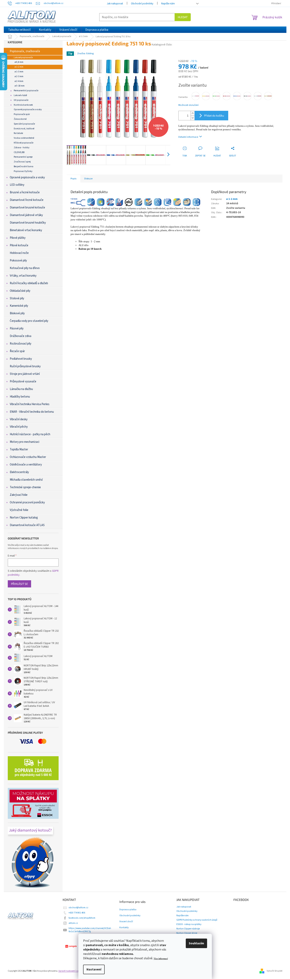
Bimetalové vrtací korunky (26, 230)
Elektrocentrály (19, 472)
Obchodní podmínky (142, 3)
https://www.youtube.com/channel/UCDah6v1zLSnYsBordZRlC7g (90, 930)
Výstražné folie (19, 510)
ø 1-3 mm (19, 71)
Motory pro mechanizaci (24, 442)
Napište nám (168, 3)
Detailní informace (188, 137)
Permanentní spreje (23, 157)
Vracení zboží (126, 921)
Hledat (183, 17)
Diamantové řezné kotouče (26, 200)
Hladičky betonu (20, 397)
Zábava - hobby (21, 147)
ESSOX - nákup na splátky (188, 924)
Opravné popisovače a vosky (28, 109)
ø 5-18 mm (20, 85)
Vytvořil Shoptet (274, 971)
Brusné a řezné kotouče (25, 192)
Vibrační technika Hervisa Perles (29, 404)
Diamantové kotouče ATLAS (27, 525)
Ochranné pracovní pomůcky (27, 502)
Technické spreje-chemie (25, 487)
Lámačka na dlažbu (21, 389)
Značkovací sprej (22, 161)
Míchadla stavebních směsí (26, 480)
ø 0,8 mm (19, 62)
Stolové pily (17, 298)
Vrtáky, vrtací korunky (23, 276)
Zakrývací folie (19, 495)
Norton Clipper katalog (24, 518)
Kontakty (124, 927)
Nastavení (94, 969)
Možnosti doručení (188, 105)
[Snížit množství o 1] (193, 118)
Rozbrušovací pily (20, 344)
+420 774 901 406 (77, 912)
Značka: (85, 53)
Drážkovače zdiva (20, 336)
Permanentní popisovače (26, 90)
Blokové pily (17, 313)
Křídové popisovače (23, 142)
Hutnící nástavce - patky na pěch (30, 434)
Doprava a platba (127, 909)
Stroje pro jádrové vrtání (25, 374)
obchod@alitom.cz (78, 907)
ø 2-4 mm (19, 81)
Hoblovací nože (19, 253)
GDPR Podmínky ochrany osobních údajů (196, 920)
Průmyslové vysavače (23, 381)
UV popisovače (21, 100)
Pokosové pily (18, 260)
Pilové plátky (18, 238)
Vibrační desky (19, 419)
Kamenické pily (19, 306)
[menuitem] (19, 30)
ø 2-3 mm (19, 76)
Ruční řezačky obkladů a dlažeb (29, 283)
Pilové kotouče (19, 245)
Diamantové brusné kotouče (27, 207)
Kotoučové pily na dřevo (25, 268)
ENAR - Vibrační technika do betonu (32, 412)
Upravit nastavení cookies (71, 971)
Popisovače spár (22, 114)
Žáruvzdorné (20, 119)
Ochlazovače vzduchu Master (28, 457)
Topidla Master (19, 449)
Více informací (161, 958)
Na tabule (18, 133)
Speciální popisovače (24, 124)
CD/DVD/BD (19, 152)
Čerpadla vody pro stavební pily (29, 321)
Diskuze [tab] (88, 178)
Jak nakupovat (115, 3)
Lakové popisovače (23, 57)
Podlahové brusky (21, 359)
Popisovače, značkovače (25, 51)
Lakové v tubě (20, 95)
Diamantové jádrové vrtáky (26, 215)
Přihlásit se (19, 583)
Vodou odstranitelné (24, 138)
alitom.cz (73, 923)
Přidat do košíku (214, 115)
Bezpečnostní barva (23, 166)
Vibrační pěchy (19, 427)
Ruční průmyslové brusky (25, 366)
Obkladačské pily (20, 291)
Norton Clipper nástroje (188, 928)
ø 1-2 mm (19, 67)
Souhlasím (196, 943)
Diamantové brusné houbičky (28, 223)
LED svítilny (17, 185)
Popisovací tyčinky (23, 171)
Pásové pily (17, 328)
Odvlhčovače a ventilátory (26, 464)
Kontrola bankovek (23, 105)
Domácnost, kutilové (24, 128)
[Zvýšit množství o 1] (193, 113)
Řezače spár (17, 351)
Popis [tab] (73, 178)
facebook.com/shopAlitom (82, 918)
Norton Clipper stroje (186, 933)
